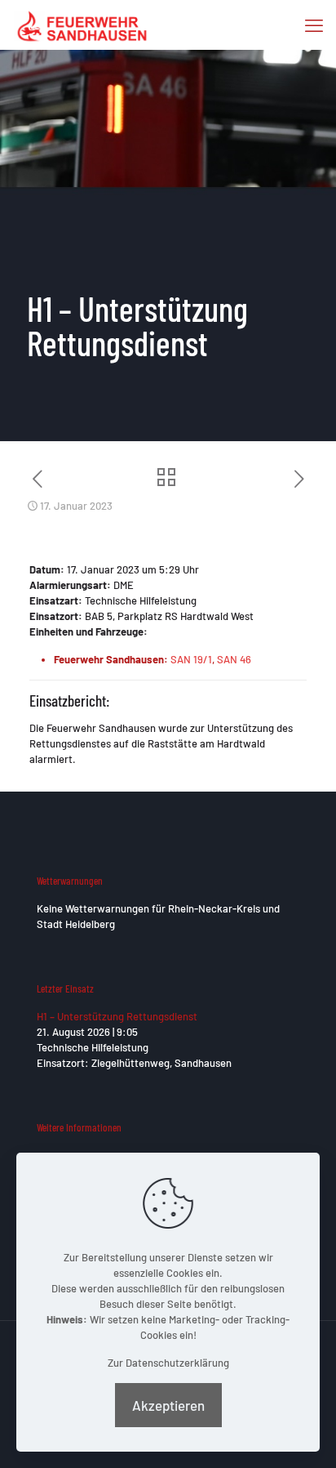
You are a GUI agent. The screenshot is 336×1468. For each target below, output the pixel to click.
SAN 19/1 (191, 659)
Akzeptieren (168, 1405)
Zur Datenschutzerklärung (168, 1362)
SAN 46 (234, 659)
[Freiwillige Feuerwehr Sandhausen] (82, 24)
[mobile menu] (314, 24)
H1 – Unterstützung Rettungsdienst (117, 1016)
